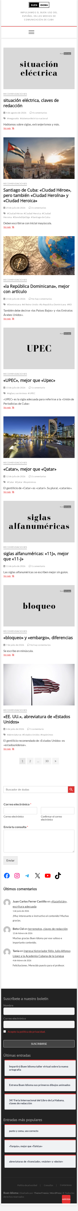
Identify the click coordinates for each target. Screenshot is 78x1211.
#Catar (10, 482)
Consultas (48, 1185)
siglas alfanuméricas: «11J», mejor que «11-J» (36, 556)
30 (48, 761)
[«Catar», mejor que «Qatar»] (39, 437)
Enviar (10, 860)
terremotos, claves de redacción (48, 928)
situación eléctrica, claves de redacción (31, 102)
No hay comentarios (41, 298)
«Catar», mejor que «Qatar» (29, 469)
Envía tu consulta (16, 827)
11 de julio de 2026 (15, 566)
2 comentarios (38, 207)
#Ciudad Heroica (32, 213)
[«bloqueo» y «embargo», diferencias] (39, 606)
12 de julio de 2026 (15, 476)
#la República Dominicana (52, 304)
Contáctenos (66, 1185)
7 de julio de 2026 (14, 644)
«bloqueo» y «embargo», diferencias (38, 637)
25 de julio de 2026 (15, 207)
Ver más (11, 129)
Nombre (8, 1005)
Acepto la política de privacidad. (26, 1031)
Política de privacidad (27, 1185)
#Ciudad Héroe (15, 213)
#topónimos (29, 482)
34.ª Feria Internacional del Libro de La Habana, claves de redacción (36, 1102)
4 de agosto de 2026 (15, 112)
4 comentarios (39, 112)
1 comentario (38, 387)
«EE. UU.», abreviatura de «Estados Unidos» (36, 719)
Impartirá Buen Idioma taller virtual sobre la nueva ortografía (38, 1068)
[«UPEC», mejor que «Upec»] (39, 348)
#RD (69, 304)
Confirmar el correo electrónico (51, 818)
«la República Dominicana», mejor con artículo (36, 288)
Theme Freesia (41, 1193)
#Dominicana (14, 304)
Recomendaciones (15, 93)
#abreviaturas (14, 734)
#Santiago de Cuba (40, 217)
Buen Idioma (10, 1192)
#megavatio (13, 118)
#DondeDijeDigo (21, 217)
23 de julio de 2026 (15, 298)
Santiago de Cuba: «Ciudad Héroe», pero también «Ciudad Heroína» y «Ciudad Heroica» (37, 195)
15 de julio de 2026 (15, 387)
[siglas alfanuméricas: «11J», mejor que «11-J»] (39, 521)
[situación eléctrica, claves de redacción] (39, 68)
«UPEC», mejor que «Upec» (29, 380)
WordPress (55, 1193)
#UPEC (31, 393)
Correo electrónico (17, 804)
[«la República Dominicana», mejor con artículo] (39, 255)
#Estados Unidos (31, 734)
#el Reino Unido (30, 304)
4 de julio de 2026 (14, 729)
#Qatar (19, 482)
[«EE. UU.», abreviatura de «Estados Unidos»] (39, 684)
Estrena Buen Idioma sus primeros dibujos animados (39, 1084)
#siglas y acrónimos (17, 393)
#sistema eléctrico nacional (34, 118)
